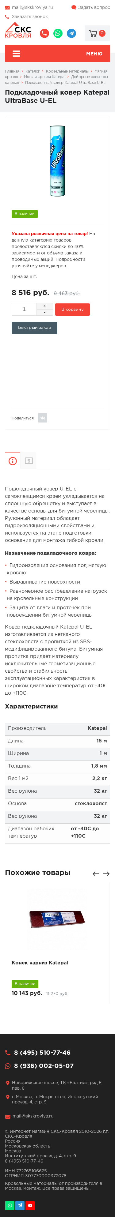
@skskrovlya (71, 33)
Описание (12, 461)
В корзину (72, 309)
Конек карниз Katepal (40, 963)
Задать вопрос (94, 7)
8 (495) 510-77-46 (44, 33)
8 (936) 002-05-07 (58, 33)
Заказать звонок (30, 17)
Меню (94, 54)
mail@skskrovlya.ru (32, 7)
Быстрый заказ (34, 327)
